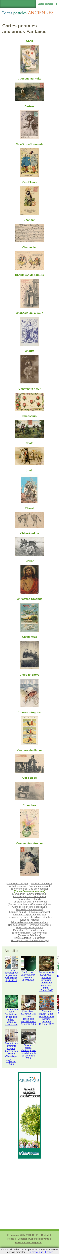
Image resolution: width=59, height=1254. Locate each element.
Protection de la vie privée (28, 1242)
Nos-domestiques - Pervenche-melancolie (29, 925)
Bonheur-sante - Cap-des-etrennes (29, 889)
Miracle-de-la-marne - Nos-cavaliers (29, 922)
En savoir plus (35, 1252)
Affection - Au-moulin (41, 883)
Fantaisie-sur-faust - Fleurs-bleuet (29, 901)
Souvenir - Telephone (29, 935)
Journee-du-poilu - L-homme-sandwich (29, 912)
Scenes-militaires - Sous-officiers (29, 933)
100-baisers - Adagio (17, 883)
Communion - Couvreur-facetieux (29, 894)
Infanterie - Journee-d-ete (29, 909)
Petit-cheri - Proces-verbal (29, 927)
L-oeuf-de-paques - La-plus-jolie (29, 914)
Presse (10, 1239)
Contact (45, 1235)
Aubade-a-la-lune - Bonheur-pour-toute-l (29, 886)
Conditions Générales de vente (33, 1239)
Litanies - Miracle (29, 920)
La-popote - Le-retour (17, 917)
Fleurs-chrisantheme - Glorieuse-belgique (29, 904)
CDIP (35, 1235)
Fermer (49, 1252)
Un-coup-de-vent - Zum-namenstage (29, 940)
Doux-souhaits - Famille (29, 899)
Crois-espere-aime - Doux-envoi (29, 896)
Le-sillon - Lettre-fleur (42, 917)
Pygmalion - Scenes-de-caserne (29, 930)
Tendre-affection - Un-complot (30, 938)
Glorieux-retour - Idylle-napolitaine (29, 907)
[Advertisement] (29, 1188)
